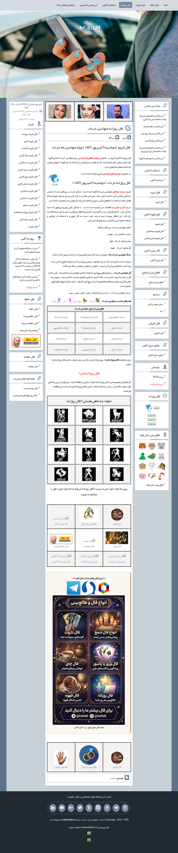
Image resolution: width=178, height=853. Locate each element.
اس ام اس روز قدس (154, 140)
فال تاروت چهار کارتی (28, 169)
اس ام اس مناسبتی (88, 4)
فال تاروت (140, 4)
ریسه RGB (158, 376)
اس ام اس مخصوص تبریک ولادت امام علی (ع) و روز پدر (152, 149)
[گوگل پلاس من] (70, 808)
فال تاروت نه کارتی (29, 190)
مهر (65, 300)
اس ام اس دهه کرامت (153, 126)
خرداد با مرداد (89, 327)
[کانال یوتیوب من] (61, 808)
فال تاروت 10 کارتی (61, 561)
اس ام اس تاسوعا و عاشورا (151, 158)
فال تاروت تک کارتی (28, 155)
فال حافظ (154, 4)
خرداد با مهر (117, 338)
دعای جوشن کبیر (155, 303)
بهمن (54, 300)
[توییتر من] (79, 808)
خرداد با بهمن (89, 349)
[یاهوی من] (125, 808)
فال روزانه (125, 4)
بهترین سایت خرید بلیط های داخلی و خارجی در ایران (26, 278)
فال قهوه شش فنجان (153, 238)
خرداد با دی (116, 349)
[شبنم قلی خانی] (59, 112)
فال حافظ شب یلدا (29, 323)
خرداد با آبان (89, 338)
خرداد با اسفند (61, 349)
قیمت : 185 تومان (26, 111)
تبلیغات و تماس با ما (66, 4)
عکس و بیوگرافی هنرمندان (25, 395)
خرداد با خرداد (61, 317)
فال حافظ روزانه (30, 316)
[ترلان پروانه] (89, 112)
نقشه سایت (74, 827)
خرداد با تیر (116, 327)
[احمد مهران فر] (118, 112)
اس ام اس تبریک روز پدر (152, 133)
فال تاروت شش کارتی (27, 183)
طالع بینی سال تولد (154, 484)
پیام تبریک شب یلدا (29, 330)
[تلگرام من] (116, 808)
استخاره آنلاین (109, 4)
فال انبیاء (159, 202)
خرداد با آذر (61, 338)
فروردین (78, 300)
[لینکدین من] (52, 808)
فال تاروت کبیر (31, 141)
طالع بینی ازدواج (156, 282)
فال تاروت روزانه (117, 561)
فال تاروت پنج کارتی (28, 176)
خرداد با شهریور (61, 327)
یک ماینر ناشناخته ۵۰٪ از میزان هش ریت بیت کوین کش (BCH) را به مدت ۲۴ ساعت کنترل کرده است (26, 264)
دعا (161, 311)
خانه (166, 4)
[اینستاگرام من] (98, 808)
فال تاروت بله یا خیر (28, 219)
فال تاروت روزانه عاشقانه (26, 212)
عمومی (113, 778)
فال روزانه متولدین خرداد (105, 128)
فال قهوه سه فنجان (154, 231)
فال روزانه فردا (31, 388)
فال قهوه (159, 224)
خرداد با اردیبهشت (89, 317)
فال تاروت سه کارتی (28, 162)
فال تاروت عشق (30, 205)
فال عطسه (89, 546)
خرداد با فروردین (117, 317)
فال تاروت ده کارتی (29, 197)
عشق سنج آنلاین (155, 354)
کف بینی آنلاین (61, 523)
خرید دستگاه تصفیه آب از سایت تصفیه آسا (27, 250)
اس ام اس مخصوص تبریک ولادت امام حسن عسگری (152, 117)
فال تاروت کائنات (89, 561)
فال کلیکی (158, 333)
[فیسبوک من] (107, 808)
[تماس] (89, 808)
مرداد (92, 300)
